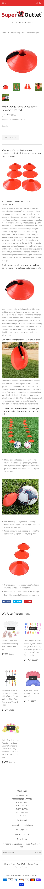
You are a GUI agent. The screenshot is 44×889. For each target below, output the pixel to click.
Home (4, 32)
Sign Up (38, 853)
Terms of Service (21, 867)
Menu (7, 3)
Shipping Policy (9, 864)
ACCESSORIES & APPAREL (22, 799)
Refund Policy (21, 864)
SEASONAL (22, 815)
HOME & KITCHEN (22, 805)
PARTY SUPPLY (22, 809)
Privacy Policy (33, 864)
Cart (40, 3)
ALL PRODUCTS (22, 795)
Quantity (5, 126)
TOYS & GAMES (22, 812)
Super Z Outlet (16, 875)
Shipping (5, 119)
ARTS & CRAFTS (22, 802)
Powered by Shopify (30, 875)
